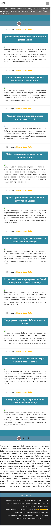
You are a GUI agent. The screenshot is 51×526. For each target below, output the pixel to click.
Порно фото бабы (24, 29)
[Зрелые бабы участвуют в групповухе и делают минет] (25, 47)
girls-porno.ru (41, 509)
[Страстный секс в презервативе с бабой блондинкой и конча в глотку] (25, 290)
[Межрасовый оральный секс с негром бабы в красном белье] (25, 369)
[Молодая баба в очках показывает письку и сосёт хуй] (25, 126)
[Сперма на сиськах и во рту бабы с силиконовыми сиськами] (25, 88)
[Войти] (10, 3)
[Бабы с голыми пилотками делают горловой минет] (25, 165)
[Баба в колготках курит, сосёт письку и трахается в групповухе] (25, 249)
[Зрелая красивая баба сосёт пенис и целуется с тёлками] (25, 208)
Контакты (25, 495)
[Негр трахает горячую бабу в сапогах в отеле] (25, 331)
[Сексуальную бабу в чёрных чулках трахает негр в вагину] (25, 410)
